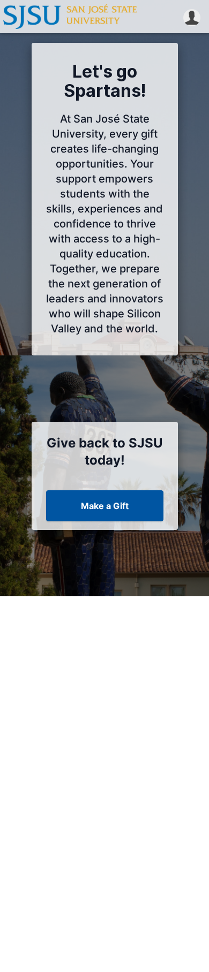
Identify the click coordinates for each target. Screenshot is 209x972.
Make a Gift (105, 505)
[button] (191, 16)
